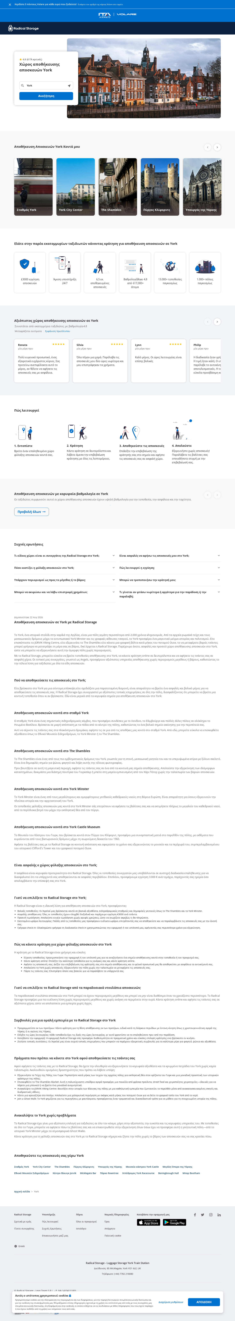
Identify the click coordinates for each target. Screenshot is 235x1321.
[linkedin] (219, 1214)
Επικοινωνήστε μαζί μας (55, 1235)
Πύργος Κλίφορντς (84, 1166)
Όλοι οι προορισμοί (86, 1221)
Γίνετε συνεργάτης (24, 1228)
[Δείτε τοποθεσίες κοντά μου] (69, 85)
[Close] (10, 4)
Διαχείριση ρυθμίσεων (171, 1302)
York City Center (42, 1166)
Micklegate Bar (88, 1173)
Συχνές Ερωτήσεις (52, 1228)
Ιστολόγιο (81, 1228)
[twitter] (202, 1214)
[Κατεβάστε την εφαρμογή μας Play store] (174, 1222)
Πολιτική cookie (113, 1235)
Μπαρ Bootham (191, 1173)
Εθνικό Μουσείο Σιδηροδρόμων (31, 1173)
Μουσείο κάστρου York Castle (142, 1166)
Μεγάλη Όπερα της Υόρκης (177, 1166)
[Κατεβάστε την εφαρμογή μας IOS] (148, 1222)
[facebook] (195, 1214)
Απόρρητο (110, 1228)
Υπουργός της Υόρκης (110, 1166)
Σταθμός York (21, 1166)
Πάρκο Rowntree (109, 1173)
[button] (217, 147)
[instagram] (210, 1214)
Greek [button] (21, 1246)
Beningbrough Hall (168, 1173)
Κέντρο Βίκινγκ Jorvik (64, 1173)
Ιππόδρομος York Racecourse (138, 1173)
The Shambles (62, 1166)
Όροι (107, 1221)
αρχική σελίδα (22, 1191)
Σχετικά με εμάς (22, 1221)
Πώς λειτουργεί (50, 1221)
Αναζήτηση (46, 96)
